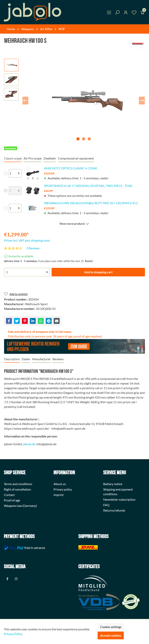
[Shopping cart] (142, 13)
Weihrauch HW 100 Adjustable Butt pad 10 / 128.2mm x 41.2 (91, 203)
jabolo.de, (29, 444)
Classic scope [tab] (13, 158)
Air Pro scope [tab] (33, 158)
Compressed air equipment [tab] (76, 158)
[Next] (142, 100)
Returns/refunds (114, 510)
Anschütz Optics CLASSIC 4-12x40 (70, 168)
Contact (9, 495)
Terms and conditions (18, 484)
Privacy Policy (13, 634)
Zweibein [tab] (49, 158)
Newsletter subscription (119, 499)
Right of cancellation (17, 489)
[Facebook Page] (7, 578)
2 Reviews (33, 248)
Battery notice (112, 484)
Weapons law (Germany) (20, 505)
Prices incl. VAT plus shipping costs (27, 240)
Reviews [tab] (58, 359)
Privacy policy (63, 489)
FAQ (106, 505)
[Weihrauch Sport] (138, 44)
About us (60, 484)
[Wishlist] (134, 13)
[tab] (12, 359)
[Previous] (25, 100)
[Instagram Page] (16, 578)
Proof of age (12, 500)
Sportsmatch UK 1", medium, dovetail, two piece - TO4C (88, 186)
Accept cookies (110, 635)
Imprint (59, 495)
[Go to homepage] (32, 12)
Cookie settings (110, 627)
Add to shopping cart (98, 272)
